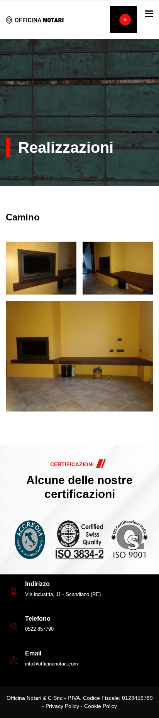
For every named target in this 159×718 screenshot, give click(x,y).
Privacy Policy (62, 706)
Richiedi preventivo (123, 19)
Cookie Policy (100, 706)
